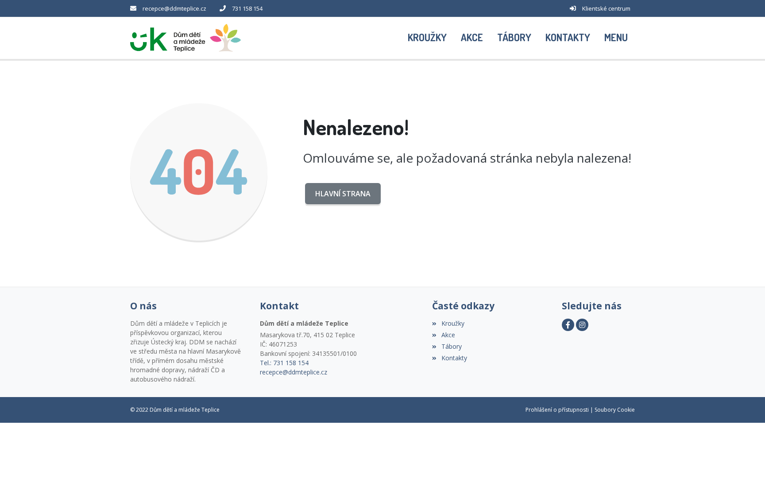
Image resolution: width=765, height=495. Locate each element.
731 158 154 (247, 8)
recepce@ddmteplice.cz (174, 8)
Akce (448, 335)
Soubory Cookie (615, 409)
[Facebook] (568, 325)
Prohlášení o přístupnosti (557, 409)
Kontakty (454, 358)
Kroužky (452, 323)
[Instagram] (582, 325)
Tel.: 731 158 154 (284, 363)
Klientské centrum (606, 8)
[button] (616, 38)
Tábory (451, 346)
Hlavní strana (343, 194)
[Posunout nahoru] (745, 475)
